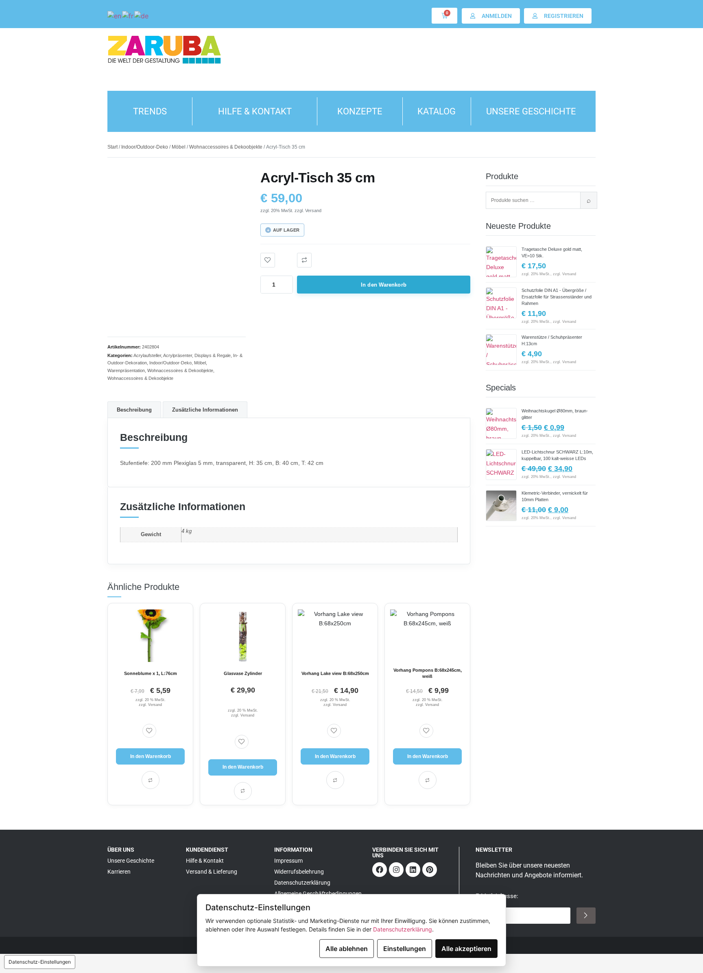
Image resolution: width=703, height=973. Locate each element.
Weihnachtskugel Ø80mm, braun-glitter (555, 414)
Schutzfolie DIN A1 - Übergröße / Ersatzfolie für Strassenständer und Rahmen (557, 297)
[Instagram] (396, 869)
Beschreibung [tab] (134, 410)
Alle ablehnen (346, 949)
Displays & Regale (212, 355)
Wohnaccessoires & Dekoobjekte (225, 147)
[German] (141, 15)
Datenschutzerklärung (402, 929)
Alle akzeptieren (466, 949)
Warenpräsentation (126, 370)
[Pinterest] (429, 869)
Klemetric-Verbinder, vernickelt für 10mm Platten (555, 496)
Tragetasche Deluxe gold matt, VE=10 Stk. (552, 252)
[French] (128, 15)
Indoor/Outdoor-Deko (144, 147)
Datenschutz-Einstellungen (40, 962)
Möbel (179, 147)
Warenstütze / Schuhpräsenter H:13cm (552, 340)
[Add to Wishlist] (267, 260)
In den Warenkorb (383, 285)
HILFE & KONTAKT (255, 111)
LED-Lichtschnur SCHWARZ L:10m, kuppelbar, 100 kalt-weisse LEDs (557, 455)
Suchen (588, 200)
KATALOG (436, 111)
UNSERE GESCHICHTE (531, 111)
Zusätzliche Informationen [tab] (205, 410)
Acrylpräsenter (177, 355)
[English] (114, 15)
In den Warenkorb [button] (150, 756)
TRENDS (150, 111)
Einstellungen (404, 949)
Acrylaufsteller (147, 355)
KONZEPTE (359, 111)
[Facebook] (379, 869)
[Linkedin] (413, 869)
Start (112, 147)
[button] (304, 260)
